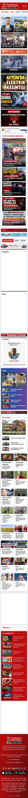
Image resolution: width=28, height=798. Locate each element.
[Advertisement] (14, 609)
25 (25, 72)
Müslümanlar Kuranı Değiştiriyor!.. (14, 344)
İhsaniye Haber (13, 788)
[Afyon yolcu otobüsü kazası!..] (5, 395)
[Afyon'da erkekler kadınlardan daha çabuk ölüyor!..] (7, 544)
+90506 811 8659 (15, 759)
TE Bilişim (18, 795)
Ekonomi (5, 566)
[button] (3, 64)
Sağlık (24, 778)
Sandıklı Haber (13, 789)
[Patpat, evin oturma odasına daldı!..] (5, 401)
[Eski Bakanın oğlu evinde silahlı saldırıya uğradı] (14, 204)
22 (22, 72)
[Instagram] (11, 768)
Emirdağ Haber (13, 786)
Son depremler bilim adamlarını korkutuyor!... (6, 467)
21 (21, 72)
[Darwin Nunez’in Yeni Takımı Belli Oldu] (20, 561)
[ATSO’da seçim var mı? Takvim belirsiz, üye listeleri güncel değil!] (20, 544)
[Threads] (16, 768)
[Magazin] (25, 251)
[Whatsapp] (22, 768)
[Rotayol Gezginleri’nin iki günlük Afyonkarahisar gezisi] (14, 427)
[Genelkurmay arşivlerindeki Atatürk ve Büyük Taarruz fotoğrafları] (5, 443)
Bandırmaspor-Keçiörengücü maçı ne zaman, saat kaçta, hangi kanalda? (7, 586)
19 (19, 72)
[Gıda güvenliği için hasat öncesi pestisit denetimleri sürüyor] (7, 510)
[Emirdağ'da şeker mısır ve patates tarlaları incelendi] (7, 528)
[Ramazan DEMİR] (14, 353)
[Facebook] (3, 768)
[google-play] (20, 773)
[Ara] (23, 6)
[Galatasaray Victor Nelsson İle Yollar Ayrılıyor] (20, 475)
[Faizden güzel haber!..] (7, 561)
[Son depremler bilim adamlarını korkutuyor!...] (7, 457)
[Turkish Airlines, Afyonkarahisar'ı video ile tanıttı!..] (14, 380)
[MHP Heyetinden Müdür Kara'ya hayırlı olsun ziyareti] (20, 492)
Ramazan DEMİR (14, 361)
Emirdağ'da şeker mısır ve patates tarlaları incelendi (7, 537)
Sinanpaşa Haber (22, 789)
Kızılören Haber (5, 789)
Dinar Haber (6, 786)
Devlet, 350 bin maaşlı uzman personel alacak (6, 503)
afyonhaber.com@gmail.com (15, 762)
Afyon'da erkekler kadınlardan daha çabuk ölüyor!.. (7, 552)
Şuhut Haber (9, 791)
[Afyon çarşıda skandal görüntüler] (14, 100)
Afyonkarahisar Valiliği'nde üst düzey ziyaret (20, 537)
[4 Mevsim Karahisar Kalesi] (5, 438)
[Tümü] (25, 627)
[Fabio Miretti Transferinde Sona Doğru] (20, 577)
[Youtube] (14, 768)
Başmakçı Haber (15, 783)
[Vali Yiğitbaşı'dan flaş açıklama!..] (5, 390)
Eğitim (3, 780)
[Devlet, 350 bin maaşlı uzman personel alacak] (7, 492)
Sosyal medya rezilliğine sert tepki (19, 465)
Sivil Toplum (8, 780)
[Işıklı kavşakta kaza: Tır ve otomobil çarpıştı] (14, 152)
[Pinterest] (8, 768)
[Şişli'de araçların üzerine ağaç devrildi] (7, 475)
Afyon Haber (5, 12)
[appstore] (7, 773)
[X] (6, 768)
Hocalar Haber (5, 788)
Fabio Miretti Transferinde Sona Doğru (20, 585)
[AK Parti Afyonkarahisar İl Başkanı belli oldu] (14, 118)
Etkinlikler (24, 780)
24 (24, 72)
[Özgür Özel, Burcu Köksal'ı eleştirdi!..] (5, 406)
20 (20, 72)
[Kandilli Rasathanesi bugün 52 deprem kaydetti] (14, 218)
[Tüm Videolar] (25, 370)
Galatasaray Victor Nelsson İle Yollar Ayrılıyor (21, 483)
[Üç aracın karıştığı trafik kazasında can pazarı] (14, 174)
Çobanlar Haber (14, 784)
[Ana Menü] (25, 6)
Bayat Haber (22, 783)
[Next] (19, 768)
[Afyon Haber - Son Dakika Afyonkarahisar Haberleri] (10, 6)
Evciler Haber (21, 786)
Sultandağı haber (17, 791)
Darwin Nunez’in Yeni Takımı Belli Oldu (20, 569)
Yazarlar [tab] (5, 339)
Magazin (5, 252)
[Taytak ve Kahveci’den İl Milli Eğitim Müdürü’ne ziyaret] (20, 510)
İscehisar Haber (21, 788)
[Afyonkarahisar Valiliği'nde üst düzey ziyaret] (20, 528)
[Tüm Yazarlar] (25, 339)
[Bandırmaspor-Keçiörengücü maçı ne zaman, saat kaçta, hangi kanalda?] (7, 577)
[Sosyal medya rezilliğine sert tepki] (20, 457)
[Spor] (25, 294)
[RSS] (25, 768)
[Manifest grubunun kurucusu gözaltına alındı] (14, 188)
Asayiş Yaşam (19, 778)
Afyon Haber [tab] (8, 240)
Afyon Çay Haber (6, 783)
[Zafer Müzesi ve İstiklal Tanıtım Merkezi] (5, 448)
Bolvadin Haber (5, 784)
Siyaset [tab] (23, 240)
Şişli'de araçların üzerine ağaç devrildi (6, 485)
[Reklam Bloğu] (14, 51)
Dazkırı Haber (22, 784)
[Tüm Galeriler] (25, 417)
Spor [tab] (16, 240)
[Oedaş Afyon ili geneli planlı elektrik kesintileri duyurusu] (14, 82)
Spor (12, 12)
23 (23, 72)
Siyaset (18, 12)
